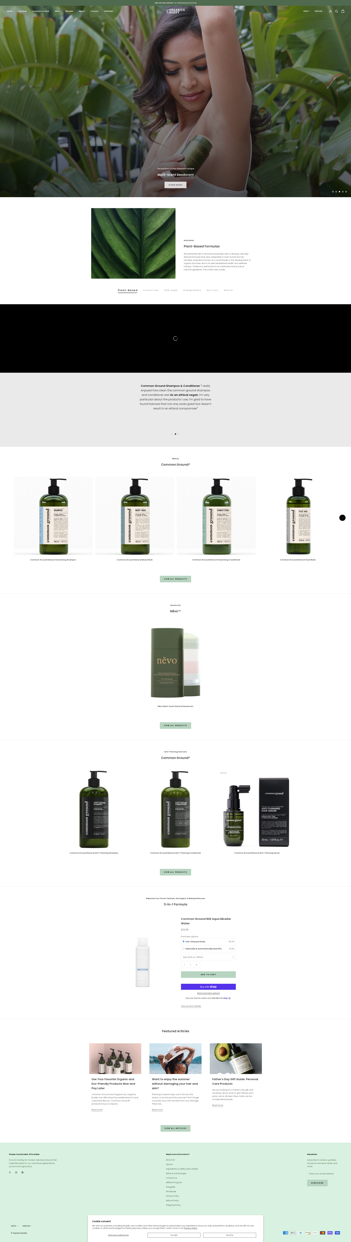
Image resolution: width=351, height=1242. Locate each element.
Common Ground (40, 11)
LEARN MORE (175, 184)
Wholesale (171, 1191)
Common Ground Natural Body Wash (135, 559)
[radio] (183, 941)
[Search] (336, 11)
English (318, 11)
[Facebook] (10, 1172)
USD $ (305, 11)
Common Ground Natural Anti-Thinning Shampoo (94, 853)
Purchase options (189, 936)
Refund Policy (172, 1200)
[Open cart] (343, 11)
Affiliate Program (174, 1182)
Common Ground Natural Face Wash (298, 559)
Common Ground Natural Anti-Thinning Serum (257, 853)
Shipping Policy (173, 1205)
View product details (191, 1006)
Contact (94, 11)
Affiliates (108, 11)
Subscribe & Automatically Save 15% (203, 948)
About (82, 11)
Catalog (22, 11)
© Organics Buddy (19, 1233)
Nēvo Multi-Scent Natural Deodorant (175, 706)
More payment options (208, 993)
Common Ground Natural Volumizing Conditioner (216, 559)
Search (169, 1164)
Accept (174, 1235)
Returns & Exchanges (176, 1173)
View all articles (175, 1128)
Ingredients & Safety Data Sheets (182, 1169)
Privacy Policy (190, 1228)
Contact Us (171, 1178)
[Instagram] (16, 1172)
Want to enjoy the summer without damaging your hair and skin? (175, 1083)
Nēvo (57, 11)
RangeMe (170, 1187)
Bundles (69, 11)
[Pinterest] (22, 1172)
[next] (342, 518)
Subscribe (317, 1183)
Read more (97, 1109)
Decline (229, 1235)
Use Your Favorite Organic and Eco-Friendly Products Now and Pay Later (113, 1083)
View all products (175, 579)
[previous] (8, 518)
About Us (170, 1159)
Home (9, 11)
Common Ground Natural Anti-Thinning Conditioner (175, 853)
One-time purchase (195, 941)
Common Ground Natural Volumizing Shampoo (53, 559)
